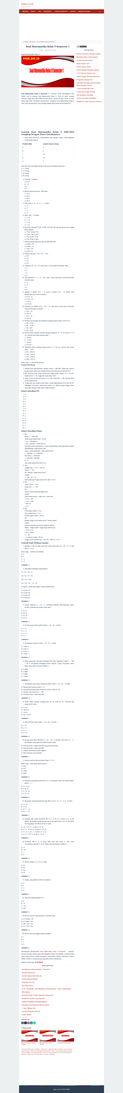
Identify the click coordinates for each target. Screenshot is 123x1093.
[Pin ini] (28, 1023)
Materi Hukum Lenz (83, 63)
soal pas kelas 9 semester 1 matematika (45, 1054)
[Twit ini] (25, 1023)
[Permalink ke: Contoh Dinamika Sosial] (66, 1036)
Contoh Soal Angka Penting (86, 92)
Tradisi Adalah (26, 1014)
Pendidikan (37, 1049)
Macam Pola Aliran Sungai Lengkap (28, 1043)
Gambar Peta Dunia (28, 972)
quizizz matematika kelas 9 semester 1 (53, 1049)
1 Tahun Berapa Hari (29, 1008)
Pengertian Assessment (84, 79)
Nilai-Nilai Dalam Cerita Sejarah (45, 1043)
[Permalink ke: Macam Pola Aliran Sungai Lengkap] (29, 1036)
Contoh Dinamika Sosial (64, 1043)
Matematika (31, 1049)
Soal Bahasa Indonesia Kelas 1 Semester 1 (36, 969)
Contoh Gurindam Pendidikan (86, 98)
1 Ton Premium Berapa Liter (86, 73)
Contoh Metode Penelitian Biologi (88, 70)
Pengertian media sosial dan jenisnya (89, 101)
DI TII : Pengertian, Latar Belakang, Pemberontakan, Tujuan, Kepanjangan (46, 989)
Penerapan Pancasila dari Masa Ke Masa (35, 1005)
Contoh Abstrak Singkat (30, 979)
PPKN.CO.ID (27, 4)
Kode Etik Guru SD (28, 982)
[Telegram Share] (31, 1023)
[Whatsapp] (34, 1023)
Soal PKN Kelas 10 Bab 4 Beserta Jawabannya (37, 995)
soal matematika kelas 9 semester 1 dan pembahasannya (45, 1052)
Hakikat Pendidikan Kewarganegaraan (34, 1001)
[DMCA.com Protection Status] (82, 46)
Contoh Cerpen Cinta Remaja (32, 976)
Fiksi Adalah (26, 992)
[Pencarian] (99, 11)
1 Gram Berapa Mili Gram (85, 88)
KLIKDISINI (39, 962)
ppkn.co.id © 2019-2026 (62, 1089)
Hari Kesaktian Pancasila (85, 95)
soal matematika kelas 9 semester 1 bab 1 (44, 1051)
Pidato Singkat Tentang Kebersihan (88, 76)
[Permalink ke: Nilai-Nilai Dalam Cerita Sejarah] (47, 1036)
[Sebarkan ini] (22, 1023)
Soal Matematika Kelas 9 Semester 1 (53, 951)
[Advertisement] (61, 26)
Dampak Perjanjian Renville (31, 1011)
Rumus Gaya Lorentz (84, 67)
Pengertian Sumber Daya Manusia (33, 998)
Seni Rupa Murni (27, 985)
